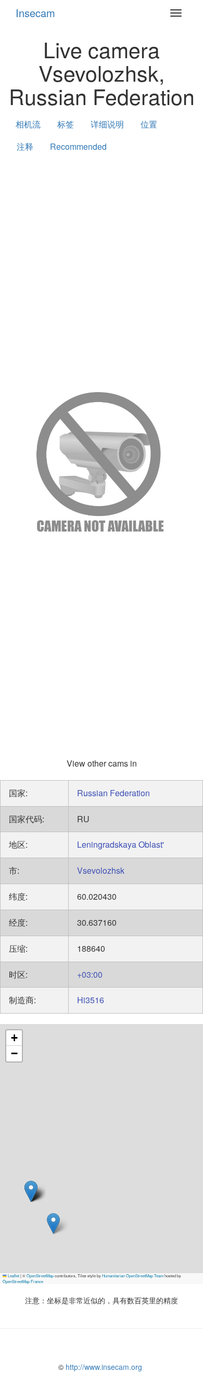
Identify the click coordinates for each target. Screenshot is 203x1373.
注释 (25, 146)
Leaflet (13, 1275)
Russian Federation (113, 793)
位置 (149, 124)
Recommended (78, 146)
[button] (53, 1223)
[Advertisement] (101, 270)
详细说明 (107, 124)
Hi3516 (90, 1000)
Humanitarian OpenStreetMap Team (132, 1275)
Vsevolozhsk (100, 870)
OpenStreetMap (40, 1275)
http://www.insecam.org (103, 1367)
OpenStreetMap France (23, 1281)
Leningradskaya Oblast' (120, 844)
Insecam (35, 12)
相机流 (28, 124)
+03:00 (90, 974)
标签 (65, 124)
